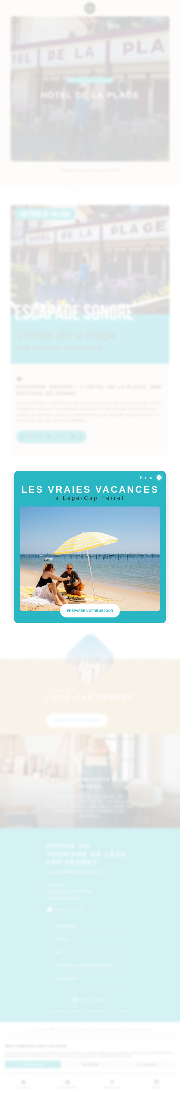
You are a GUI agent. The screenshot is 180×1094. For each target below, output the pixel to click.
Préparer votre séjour (90, 611)
